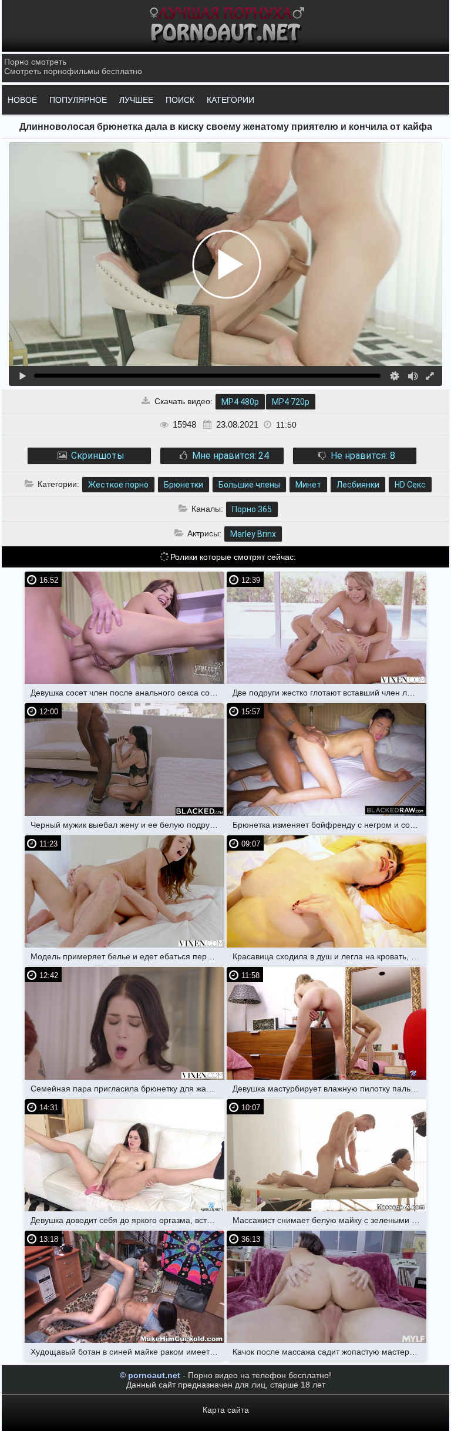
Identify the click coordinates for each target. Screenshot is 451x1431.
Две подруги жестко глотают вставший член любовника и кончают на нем (329, 692)
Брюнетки (183, 484)
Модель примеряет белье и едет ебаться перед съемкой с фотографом (127, 956)
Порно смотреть (35, 61)
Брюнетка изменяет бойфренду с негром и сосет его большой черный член (329, 824)
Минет (308, 484)
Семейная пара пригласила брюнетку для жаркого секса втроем (127, 1088)
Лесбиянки (357, 484)
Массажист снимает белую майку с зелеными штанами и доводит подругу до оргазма (329, 1220)
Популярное (78, 100)
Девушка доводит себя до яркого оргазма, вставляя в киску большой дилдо (127, 1220)
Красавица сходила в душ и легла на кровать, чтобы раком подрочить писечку (329, 956)
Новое (22, 100)
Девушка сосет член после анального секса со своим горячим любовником (127, 692)
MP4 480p (240, 402)
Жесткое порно (118, 484)
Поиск (180, 100)
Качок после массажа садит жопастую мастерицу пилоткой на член (329, 1351)
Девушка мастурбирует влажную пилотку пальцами (329, 1088)
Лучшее (136, 100)
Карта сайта (226, 1410)
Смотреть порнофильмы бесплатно (73, 71)
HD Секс (410, 484)
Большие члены (249, 484)
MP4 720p (290, 402)
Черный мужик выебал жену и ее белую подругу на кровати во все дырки (127, 824)
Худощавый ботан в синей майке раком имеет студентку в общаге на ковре (127, 1351)
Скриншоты (96, 455)
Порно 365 (252, 509)
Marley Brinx (253, 534)
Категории (230, 100)
